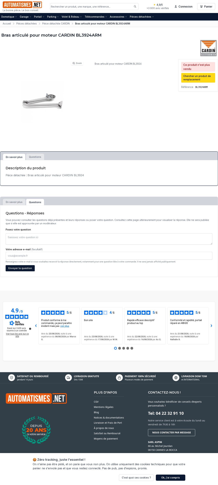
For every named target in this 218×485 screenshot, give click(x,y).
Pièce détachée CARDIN (56, 23)
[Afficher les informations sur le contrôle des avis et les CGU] (30, 328)
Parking (51, 16)
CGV (96, 401)
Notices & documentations (109, 417)
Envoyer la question (20, 268)
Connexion (185, 6)
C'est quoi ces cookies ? (136, 477)
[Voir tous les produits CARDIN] (208, 48)
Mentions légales (103, 407)
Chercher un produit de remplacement (197, 78)
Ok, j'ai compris (170, 477)
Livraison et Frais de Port (108, 422)
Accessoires (117, 16)
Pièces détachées (140, 16)
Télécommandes (94, 16)
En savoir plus (14, 157)
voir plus (64, 326)
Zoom (79, 63)
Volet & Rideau (70, 16)
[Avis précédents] (35, 325)
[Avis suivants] (211, 325)
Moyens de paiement (106, 438)
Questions (35, 156)
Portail (38, 16)
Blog (96, 412)
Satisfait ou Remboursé (107, 433)
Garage (24, 16)
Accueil (7, 23)
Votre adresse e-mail (24, 249)
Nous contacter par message (171, 432)
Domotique (7, 16)
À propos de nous (104, 428)
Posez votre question (18, 229)
